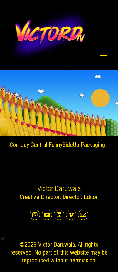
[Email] (83, 215)
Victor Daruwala (59, 188)
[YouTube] (47, 215)
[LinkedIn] (59, 215)
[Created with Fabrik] (2, 242)
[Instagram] (35, 215)
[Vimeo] (71, 215)
